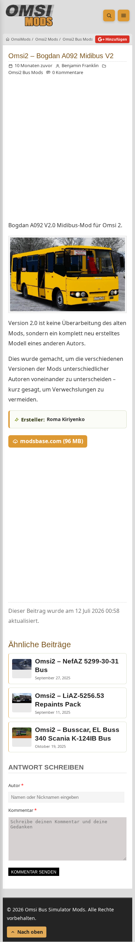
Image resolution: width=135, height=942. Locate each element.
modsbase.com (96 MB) (51, 441)
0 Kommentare (67, 72)
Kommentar (22, 810)
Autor (16, 785)
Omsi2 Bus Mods (25, 72)
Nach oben (30, 932)
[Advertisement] (67, 150)
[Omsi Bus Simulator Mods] (30, 15)
